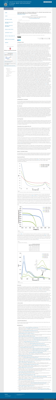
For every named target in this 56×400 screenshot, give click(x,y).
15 (33, 70)
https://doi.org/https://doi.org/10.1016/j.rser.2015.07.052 (26, 367)
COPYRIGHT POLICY (8, 32)
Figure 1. (19, 191)
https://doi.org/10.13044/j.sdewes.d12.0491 (35, 18)
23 (41, 109)
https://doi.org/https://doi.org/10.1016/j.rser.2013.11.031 (41, 339)
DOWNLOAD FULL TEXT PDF (21, 14)
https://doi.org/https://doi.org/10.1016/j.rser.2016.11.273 (31, 341)
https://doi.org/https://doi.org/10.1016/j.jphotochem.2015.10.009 (27, 374)
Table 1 (36, 195)
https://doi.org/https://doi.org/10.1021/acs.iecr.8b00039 (40, 337)
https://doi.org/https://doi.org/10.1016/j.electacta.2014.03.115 (26, 385)
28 (45, 291)
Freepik (22, 394)
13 (47, 65)
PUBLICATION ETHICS (9, 29)
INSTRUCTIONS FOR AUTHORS (9, 22)
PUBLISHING (38, 8)
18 (45, 76)
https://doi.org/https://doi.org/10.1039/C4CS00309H (36, 352)
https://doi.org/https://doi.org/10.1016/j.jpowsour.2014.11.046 (27, 361)
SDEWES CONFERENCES (23, 8)
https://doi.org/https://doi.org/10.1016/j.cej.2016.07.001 (39, 345)
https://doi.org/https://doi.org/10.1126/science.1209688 (39, 350)
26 (50, 142)
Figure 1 (38, 159)
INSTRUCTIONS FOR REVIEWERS (9, 26)
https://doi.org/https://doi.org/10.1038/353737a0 (32, 327)
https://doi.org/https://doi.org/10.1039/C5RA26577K (25, 355)
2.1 (12, 54)
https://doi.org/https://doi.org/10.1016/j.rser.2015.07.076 (37, 343)
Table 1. (19, 241)
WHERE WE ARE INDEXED (9, 39)
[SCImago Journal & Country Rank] (10, 65)
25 (21, 142)
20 (37, 81)
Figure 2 (33, 195)
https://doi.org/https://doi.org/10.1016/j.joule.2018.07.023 (31, 357)
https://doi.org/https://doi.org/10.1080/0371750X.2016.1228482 (27, 336)
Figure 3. (19, 281)
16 (46, 71)
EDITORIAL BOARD (8, 19)
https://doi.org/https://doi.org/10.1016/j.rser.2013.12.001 (31, 364)
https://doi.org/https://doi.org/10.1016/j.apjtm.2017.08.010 (26, 379)
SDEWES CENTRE (9, 8)
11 (27, 58)
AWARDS (6, 42)
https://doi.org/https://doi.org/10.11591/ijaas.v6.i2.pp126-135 (26, 333)
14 (26, 69)
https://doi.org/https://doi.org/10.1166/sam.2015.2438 (27, 347)
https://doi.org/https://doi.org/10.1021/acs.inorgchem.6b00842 (43, 359)
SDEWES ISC (47, 8)
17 (40, 74)
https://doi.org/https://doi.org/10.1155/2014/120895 (40, 376)
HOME (6, 12)
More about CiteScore (8, 61)
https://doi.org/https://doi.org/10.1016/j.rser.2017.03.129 (30, 330)
